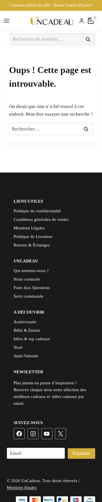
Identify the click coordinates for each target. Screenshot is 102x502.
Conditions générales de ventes (41, 219)
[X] (60, 433)
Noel (18, 347)
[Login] (81, 21)
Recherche (89, 39)
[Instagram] (33, 433)
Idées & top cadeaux (32, 339)
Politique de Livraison (33, 236)
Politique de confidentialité (37, 211)
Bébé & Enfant (27, 330)
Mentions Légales (29, 228)
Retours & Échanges (32, 245)
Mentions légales (22, 487)
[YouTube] (46, 433)
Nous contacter (27, 279)
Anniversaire (25, 322)
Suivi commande (28, 296)
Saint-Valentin (26, 356)
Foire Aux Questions (32, 287)
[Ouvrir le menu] (7, 21)
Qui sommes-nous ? (31, 270)
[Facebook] (19, 433)
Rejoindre (81, 453)
